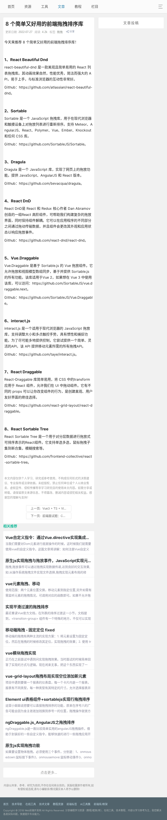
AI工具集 (85, 804)
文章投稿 (131, 23)
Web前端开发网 (33, 810)
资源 (27, 6)
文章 (61, 6)
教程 (78, 6)
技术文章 (44, 804)
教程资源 (58, 804)
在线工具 (30, 804)
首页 (11, 6)
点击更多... (48, 772)
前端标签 (72, 804)
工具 (44, 6)
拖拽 (60, 32)
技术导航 (17, 804)
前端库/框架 (101, 804)
